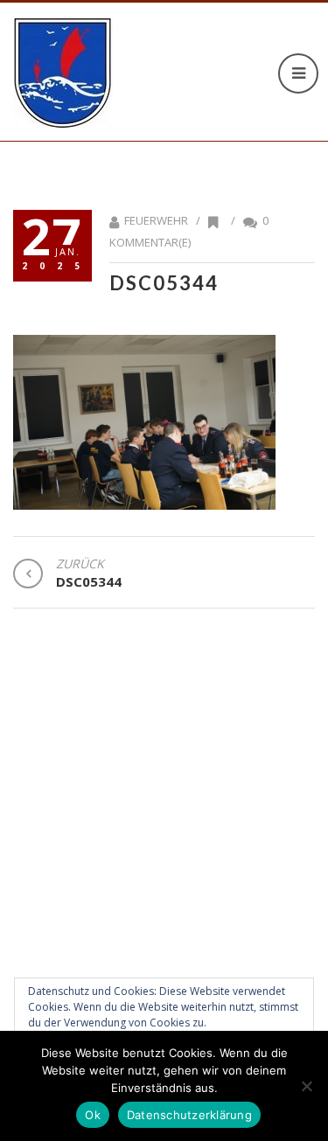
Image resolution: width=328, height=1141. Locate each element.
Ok (93, 1115)
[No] (306, 1086)
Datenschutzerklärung (189, 1115)
